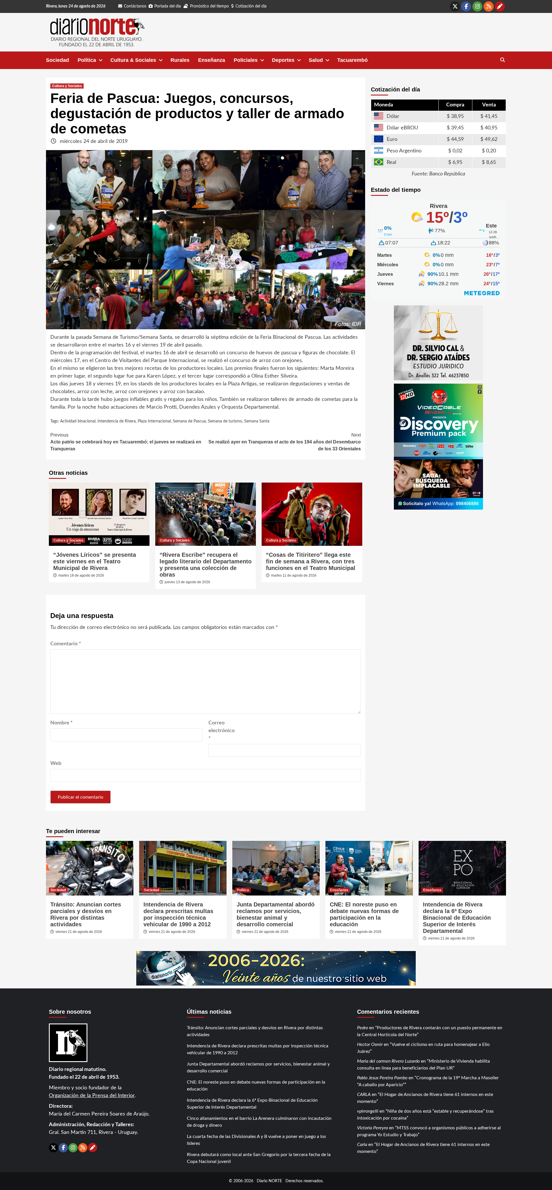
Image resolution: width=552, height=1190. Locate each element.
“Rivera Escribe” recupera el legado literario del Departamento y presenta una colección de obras (206, 565)
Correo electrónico (221, 730)
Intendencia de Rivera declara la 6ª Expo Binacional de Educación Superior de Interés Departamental (457, 917)
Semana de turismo (225, 421)
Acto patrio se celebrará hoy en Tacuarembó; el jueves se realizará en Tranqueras (125, 442)
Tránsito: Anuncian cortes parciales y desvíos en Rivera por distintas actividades (85, 914)
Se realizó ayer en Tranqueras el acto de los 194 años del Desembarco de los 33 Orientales (284, 442)
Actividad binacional (77, 421)
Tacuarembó (352, 60)
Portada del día (167, 6)
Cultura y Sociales (67, 86)
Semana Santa (256, 421)
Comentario (65, 643)
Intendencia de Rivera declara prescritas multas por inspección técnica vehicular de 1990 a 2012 (178, 914)
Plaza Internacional (154, 421)
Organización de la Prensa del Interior (92, 1095)
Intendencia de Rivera (116, 421)
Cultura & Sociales (133, 60)
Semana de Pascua (189, 421)
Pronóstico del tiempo (209, 6)
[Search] (502, 60)
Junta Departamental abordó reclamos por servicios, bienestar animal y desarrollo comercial (276, 914)
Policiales (246, 60)
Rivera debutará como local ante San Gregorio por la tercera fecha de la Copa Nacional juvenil (259, 1158)
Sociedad (57, 60)
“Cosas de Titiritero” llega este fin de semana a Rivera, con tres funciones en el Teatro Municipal (310, 561)
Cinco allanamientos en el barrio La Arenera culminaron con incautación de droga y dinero (259, 1122)
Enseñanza (211, 60)
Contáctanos (135, 6)
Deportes (283, 60)
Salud (316, 60)
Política (87, 60)
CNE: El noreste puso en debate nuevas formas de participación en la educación (364, 914)
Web (55, 763)
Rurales (179, 60)
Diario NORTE (269, 1181)
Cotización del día (251, 6)
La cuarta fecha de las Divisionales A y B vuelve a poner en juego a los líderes (256, 1140)
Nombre (61, 723)
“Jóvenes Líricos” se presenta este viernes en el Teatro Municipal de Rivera (94, 561)
